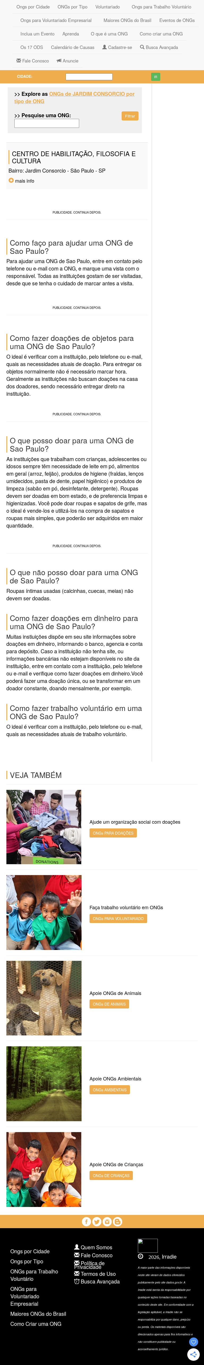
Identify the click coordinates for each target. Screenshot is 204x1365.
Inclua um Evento (35, 33)
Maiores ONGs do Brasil (125, 20)
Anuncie (69, 60)
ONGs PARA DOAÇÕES (113, 833)
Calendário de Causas (72, 47)
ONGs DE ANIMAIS (109, 1004)
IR (155, 76)
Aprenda (70, 33)
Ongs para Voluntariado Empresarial (54, 20)
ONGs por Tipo (72, 6)
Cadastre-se (119, 47)
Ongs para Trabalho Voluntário (159, 6)
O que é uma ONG (107, 33)
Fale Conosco (35, 60)
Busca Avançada (161, 47)
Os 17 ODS (29, 47)
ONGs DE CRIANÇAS (111, 1175)
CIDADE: (24, 76)
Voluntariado (107, 6)
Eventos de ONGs (177, 20)
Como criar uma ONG (159, 33)
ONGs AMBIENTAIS (109, 1089)
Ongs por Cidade (33, 6)
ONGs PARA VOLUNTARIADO (118, 918)
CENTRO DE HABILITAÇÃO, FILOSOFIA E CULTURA (74, 157)
